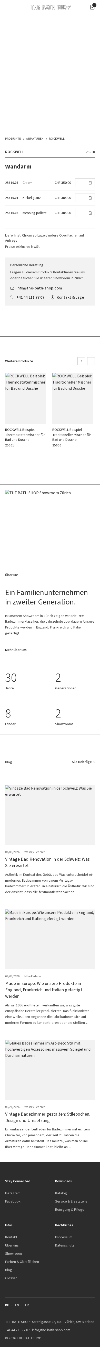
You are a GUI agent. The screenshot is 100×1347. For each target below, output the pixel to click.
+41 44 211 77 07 (30, 297)
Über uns (12, 1245)
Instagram (13, 1193)
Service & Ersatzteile (71, 1201)
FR (27, 1305)
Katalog (61, 1193)
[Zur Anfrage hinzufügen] (90, 183)
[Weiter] (91, 361)
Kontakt (11, 1237)
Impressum (63, 1237)
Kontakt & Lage (70, 297)
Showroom (13, 1253)
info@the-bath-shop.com (39, 288)
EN (17, 1305)
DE (7, 1305)
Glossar (11, 1278)
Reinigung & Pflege (69, 1209)
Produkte (13, 139)
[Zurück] (81, 361)
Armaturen (35, 139)
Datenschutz (64, 1245)
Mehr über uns (16, 649)
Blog (8, 1269)
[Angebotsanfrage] (92, 7)
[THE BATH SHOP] (51, 7)
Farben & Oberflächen (22, 1261)
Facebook (13, 1201)
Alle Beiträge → (83, 761)
